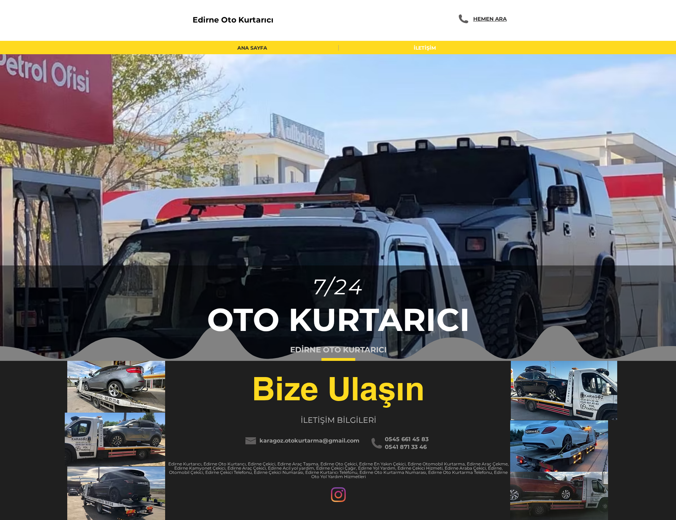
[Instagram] (338, 494)
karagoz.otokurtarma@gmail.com (309, 440)
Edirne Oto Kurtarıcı (233, 20)
